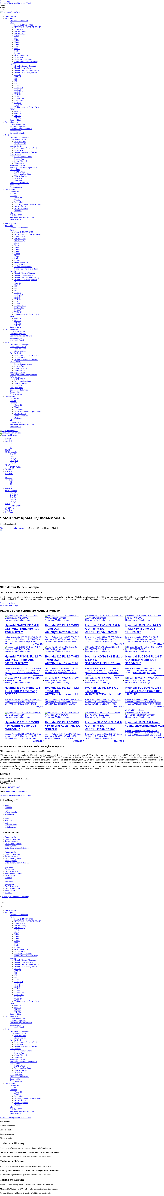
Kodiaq (17, 46)
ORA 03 (17, 111)
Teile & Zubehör (20, 176)
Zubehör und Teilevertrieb (19, 183)
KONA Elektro (20, 98)
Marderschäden (20, 142)
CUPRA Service (16, 178)
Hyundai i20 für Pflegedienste (25, 72)
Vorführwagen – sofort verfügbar (26, 107)
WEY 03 (17, 116)
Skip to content (5, 1)
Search (2, 5)
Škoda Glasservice (21, 161)
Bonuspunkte (15, 185)
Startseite (4, 528)
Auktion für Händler (17, 133)
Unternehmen (10, 189)
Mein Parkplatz (10, 814)
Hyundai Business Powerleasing (26, 70)
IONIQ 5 (17, 85)
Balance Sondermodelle (23, 59)
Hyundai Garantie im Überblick (26, 152)
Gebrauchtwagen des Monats (21, 129)
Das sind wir (14, 191)
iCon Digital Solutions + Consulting (15, 897)
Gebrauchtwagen (11, 122)
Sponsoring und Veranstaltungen (22, 217)
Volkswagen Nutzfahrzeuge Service (23, 168)
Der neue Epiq (19, 34)
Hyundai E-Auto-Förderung (25, 66)
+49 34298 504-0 (13, 787)
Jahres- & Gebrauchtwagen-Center (27, 204)
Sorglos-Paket (19, 57)
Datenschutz (9, 869)
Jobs (11, 213)
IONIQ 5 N (18, 88)
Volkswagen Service (17, 165)
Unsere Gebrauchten (17, 124)
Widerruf (8, 878)
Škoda (12, 23)
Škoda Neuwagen (11, 841)
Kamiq (17, 42)
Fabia (16, 40)
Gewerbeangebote (21, 55)
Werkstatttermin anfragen (19, 137)
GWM (12, 109)
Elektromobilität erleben (19, 21)
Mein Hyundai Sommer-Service (26, 148)
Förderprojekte (15, 219)
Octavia (17, 49)
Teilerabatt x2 (19, 163)
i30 (15, 83)
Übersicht (18, 198)
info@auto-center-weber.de (16, 791)
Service (7, 135)
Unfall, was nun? (16, 180)
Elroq (16, 36)
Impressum (9, 867)
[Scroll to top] (3, 902)
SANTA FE (19, 101)
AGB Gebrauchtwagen (13, 873)
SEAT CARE (19, 172)
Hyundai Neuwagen (18, 528)
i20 (15, 81)
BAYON (17, 77)
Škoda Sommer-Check (23, 157)
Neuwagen (9, 18)
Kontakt (13, 193)
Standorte (13, 196)
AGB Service (10, 876)
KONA (17, 96)
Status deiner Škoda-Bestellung (26, 62)
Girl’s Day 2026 (16, 215)
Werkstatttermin (11, 812)
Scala (16, 51)
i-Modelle (9, 441)
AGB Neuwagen (11, 871)
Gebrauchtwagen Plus (18, 126)
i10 (15, 79)
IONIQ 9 (17, 94)
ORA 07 (17, 113)
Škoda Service (15, 155)
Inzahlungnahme (16, 131)
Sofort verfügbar (16, 120)
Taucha (17, 200)
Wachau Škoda (20, 206)
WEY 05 (17, 118)
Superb (17, 53)
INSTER (17, 75)
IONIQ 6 (17, 90)
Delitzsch (17, 211)
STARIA (17, 103)
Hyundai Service (16, 146)
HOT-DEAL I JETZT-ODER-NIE (27, 27)
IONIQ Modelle (11, 452)
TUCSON (18, 105)
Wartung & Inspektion (22, 174)
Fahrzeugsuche (10, 16)
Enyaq (16, 38)
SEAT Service (15, 170)
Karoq (16, 44)
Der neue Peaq (20, 31)
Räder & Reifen (20, 144)
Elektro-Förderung (21, 29)
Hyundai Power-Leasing (23, 68)
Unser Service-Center (18, 139)
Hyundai (13, 64)
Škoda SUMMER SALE (23, 25)
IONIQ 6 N (18, 92)
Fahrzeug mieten (16, 187)
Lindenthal (18, 202)
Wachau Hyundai (21, 209)
